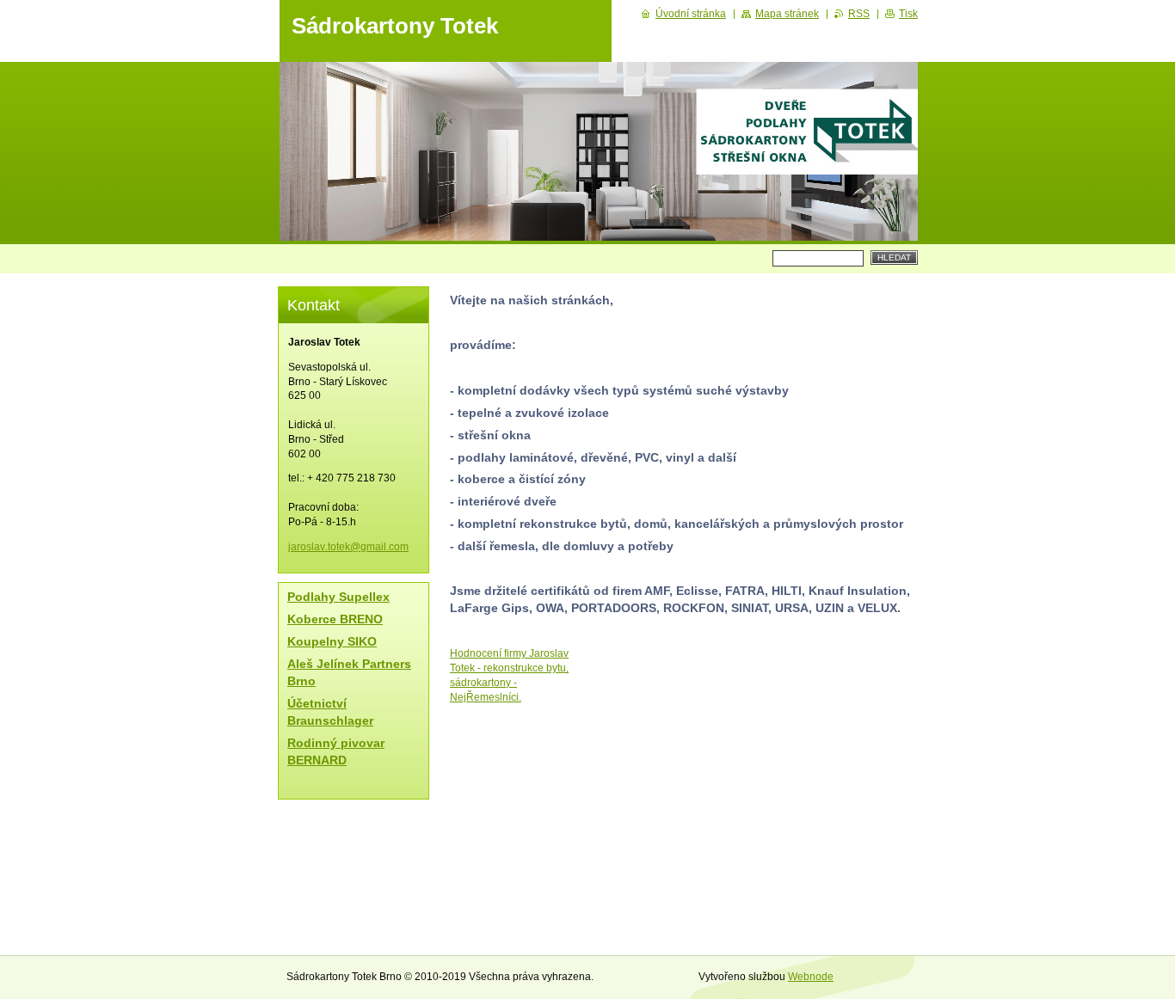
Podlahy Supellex (338, 597)
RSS (859, 14)
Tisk (908, 14)
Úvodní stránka (690, 14)
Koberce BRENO (335, 619)
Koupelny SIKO (332, 641)
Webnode (811, 977)
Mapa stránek (787, 14)
